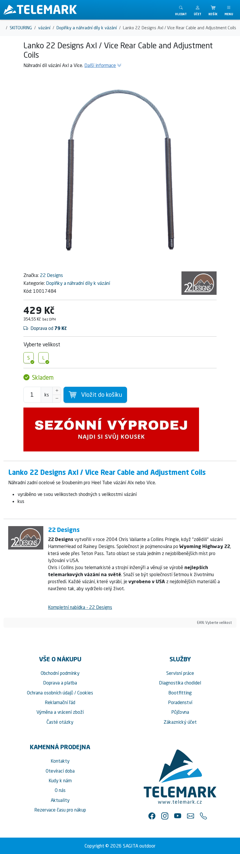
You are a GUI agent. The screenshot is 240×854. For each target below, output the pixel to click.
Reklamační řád (60, 702)
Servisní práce (180, 673)
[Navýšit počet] (56, 391)
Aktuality (60, 800)
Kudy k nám (60, 780)
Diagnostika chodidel (180, 683)
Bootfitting (180, 693)
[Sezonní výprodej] (119, 429)
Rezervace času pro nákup (60, 810)
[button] (197, 9)
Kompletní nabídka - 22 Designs (80, 607)
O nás (60, 790)
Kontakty (60, 761)
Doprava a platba (60, 683)
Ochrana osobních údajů (50, 693)
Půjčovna (180, 712)
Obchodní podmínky (60, 673)
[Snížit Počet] (56, 399)
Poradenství (180, 702)
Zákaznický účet (180, 722)
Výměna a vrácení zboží (60, 712)
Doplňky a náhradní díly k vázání (78, 283)
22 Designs (51, 275)
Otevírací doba (60, 771)
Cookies (85, 693)
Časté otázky (60, 722)
